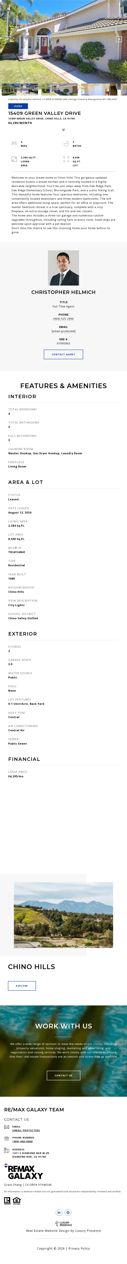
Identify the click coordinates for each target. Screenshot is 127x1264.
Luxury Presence (88, 1231)
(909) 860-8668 (22, 1141)
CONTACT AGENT (63, 354)
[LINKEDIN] (59, 1212)
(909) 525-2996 (63, 319)
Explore (22, 985)
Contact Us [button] (63, 1075)
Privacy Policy (79, 1248)
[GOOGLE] (68, 1212)
